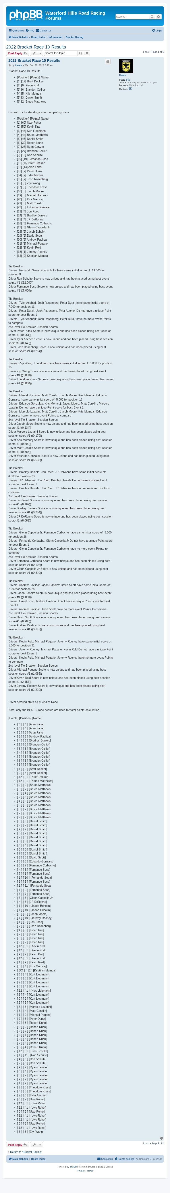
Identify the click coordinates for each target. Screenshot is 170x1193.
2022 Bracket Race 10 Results (36, 47)
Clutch (122, 75)
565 (128, 80)
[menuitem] (29, 30)
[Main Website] (26, 14)
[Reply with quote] (108, 61)
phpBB (73, 1167)
